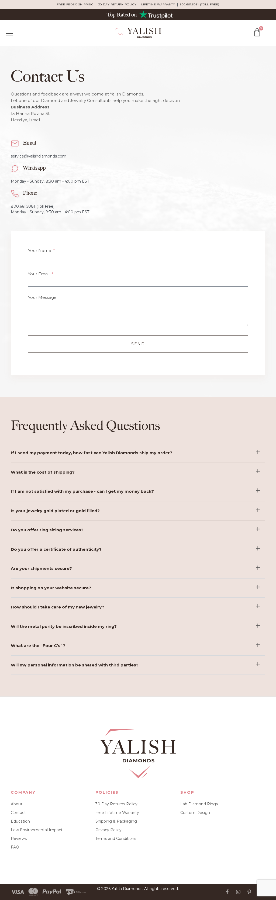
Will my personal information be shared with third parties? (75, 665)
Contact (18, 812)
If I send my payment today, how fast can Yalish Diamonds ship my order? (91, 452)
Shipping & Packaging (116, 821)
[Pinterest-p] (249, 892)
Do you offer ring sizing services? (47, 529)
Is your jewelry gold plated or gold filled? (55, 510)
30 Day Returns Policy (116, 804)
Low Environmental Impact (37, 829)
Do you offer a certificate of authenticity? (56, 549)
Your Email (39, 274)
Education (20, 821)
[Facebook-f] (227, 892)
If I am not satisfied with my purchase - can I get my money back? (82, 491)
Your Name (40, 250)
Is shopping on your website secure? (51, 587)
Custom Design (195, 812)
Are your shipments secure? (41, 568)
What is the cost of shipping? (43, 472)
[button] (138, 453)
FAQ (15, 847)
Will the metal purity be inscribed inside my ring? (64, 626)
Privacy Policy (108, 829)
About (16, 804)
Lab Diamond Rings (199, 804)
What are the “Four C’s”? (38, 645)
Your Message (42, 297)
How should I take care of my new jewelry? (57, 607)
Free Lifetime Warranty (117, 812)
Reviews (19, 838)
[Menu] (9, 34)
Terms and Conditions (115, 838)
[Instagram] (238, 892)
